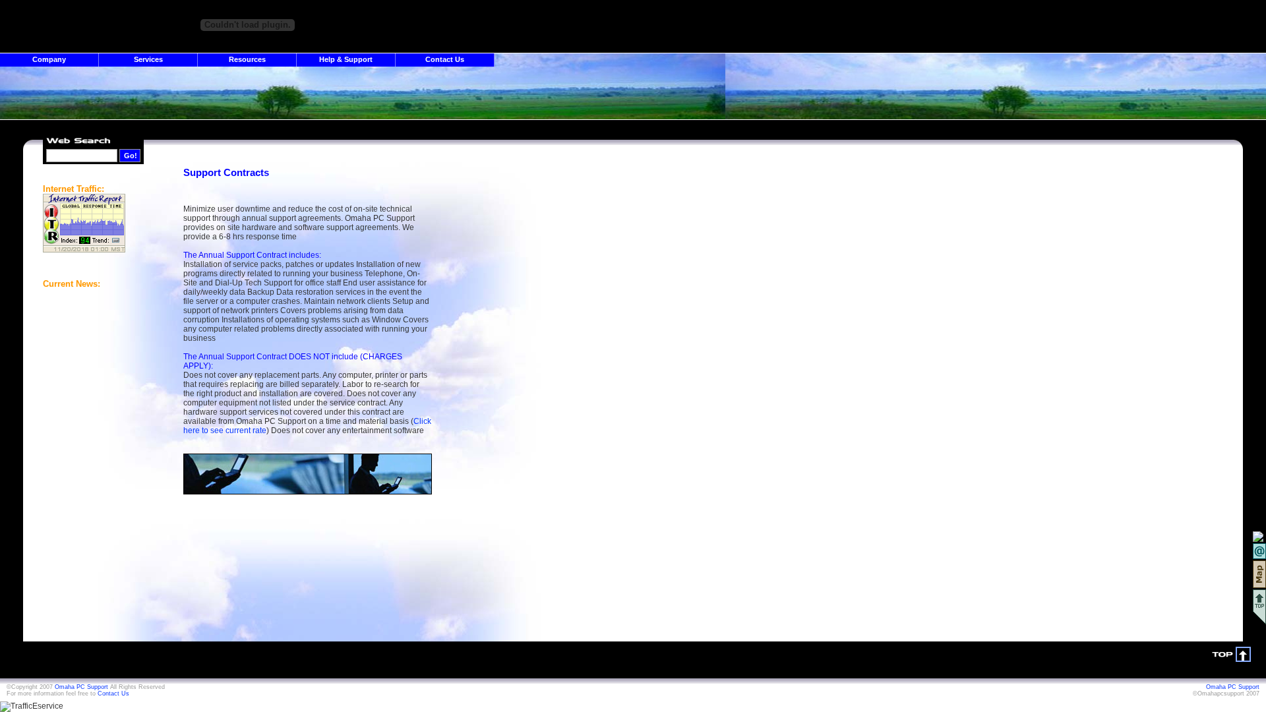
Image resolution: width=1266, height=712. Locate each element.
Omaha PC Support (81, 687)
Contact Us (444, 59)
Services (148, 59)
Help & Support (346, 59)
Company (49, 59)
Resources (247, 59)
